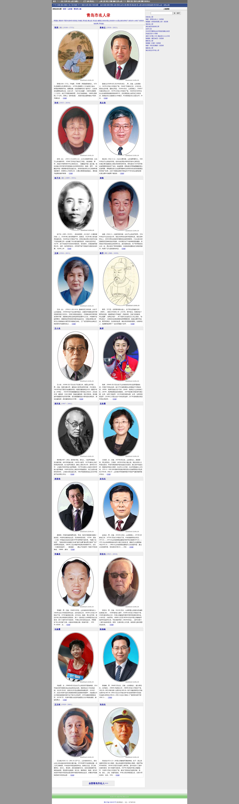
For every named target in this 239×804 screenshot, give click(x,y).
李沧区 (85, 21)
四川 (131, 1)
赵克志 (103, 479)
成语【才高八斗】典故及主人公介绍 (158, 36)
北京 (62, 1)
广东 (68, 5)
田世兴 (103, 554)
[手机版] (101, 23)
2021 (115, 27)
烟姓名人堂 (149, 48)
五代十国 (123, 5)
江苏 (104, 1)
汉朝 (143, 5)
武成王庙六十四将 (152, 33)
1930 (109, 27)
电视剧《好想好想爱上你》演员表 (157, 22)
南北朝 (134, 5)
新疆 (96, 5)
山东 (120, 1)
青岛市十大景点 (115, 21)
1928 (64, 704)
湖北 (62, 5)
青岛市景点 (106, 21)
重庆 (128, 1)
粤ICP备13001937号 (110, 802)
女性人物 (167, 5)
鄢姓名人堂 (149, 41)
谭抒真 (57, 404)
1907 (64, 404)
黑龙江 (92, 1)
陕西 (83, 5)
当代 (101, 5)
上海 (100, 1)
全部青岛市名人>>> (98, 783)
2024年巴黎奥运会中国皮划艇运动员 (158, 31)
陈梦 (102, 328)
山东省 (70, 9)
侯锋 (102, 178)
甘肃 (86, 5)
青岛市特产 (124, 21)
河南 (58, 5)
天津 (65, 1)
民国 (104, 5)
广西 (72, 5)
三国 (140, 5)
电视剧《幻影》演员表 (153, 43)
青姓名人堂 (149, 24)
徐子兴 (57, 178)
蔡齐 (102, 253)
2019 (68, 103)
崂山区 (90, 21)
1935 (62, 103)
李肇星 (57, 554)
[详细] (65, 98)
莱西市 (61, 21)
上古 (160, 5)
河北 (68, 1)
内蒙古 (76, 1)
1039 (116, 253)
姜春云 (103, 27)
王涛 (57, 253)
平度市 (65, 21)
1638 (66, 27)
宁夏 (93, 5)
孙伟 (57, 103)
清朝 (108, 5)
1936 (62, 253)
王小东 (57, 328)
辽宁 (84, 1)
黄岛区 (75, 21)
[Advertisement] (166, 73)
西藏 (142, 1)
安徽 (110, 1)
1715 (71, 27)
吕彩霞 (103, 404)
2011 (68, 253)
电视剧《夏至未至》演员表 (155, 38)
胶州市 (70, 21)
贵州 (135, 1)
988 (110, 253)
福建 (114, 1)
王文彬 (57, 704)
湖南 (65, 5)
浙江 (107, 1)
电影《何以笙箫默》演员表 (155, 45)
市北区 (95, 21)
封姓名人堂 (149, 17)
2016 (115, 554)
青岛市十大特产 (133, 21)
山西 (72, 1)
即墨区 (56, 21)
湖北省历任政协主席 (152, 26)
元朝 (115, 5)
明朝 (111, 5)
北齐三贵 (149, 29)
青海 (90, 5)
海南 (75, 5)
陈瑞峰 (103, 629)
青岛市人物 (77, 9)
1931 (73, 178)
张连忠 (103, 704)
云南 (138, 1)
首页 (54, 1)
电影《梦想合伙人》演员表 (155, 19)
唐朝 (128, 5)
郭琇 (57, 27)
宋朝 (118, 5)
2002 (70, 404)
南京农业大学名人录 (152, 50)
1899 (68, 178)
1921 (109, 554)
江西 (117, 1)
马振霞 (57, 629)
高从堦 (103, 103)
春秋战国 (150, 5)
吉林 (88, 1)
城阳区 (99, 21)
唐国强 (57, 479)
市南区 (80, 21)
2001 (70, 704)
